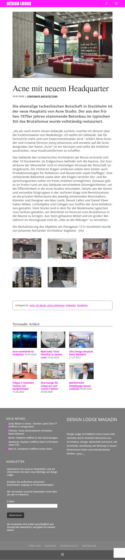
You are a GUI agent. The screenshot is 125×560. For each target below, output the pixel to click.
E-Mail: (10, 501)
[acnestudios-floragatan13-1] (27, 287)
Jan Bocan (41, 305)
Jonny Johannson (55, 305)
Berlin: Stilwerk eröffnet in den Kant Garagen (33, 437)
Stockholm (82, 305)
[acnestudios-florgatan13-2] (27, 258)
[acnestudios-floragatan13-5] (62, 258)
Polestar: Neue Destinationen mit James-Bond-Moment (30, 432)
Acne (32, 305)
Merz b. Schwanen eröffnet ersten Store (30, 448)
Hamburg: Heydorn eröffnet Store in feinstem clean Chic (33, 443)
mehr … (80, 453)
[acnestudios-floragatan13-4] (97, 258)
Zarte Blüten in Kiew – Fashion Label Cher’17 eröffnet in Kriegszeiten (32, 425)
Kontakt (50, 545)
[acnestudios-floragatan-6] (62, 287)
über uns (35, 545)
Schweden (71, 305)
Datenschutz (69, 545)
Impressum (89, 545)
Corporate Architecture (42, 96)
